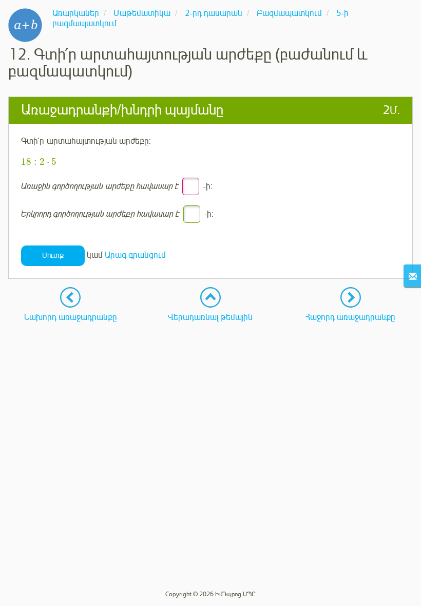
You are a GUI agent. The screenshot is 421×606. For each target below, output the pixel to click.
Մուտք (53, 255)
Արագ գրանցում (135, 255)
